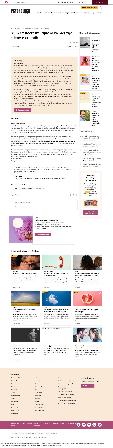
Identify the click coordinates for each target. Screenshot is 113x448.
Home (12, 28)
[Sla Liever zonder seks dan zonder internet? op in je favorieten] (38, 293)
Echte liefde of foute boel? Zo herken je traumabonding (91, 145)
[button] (100, 2)
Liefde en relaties (27, 188)
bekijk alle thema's (41, 188)
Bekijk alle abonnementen (90, 212)
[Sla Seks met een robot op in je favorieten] (38, 329)
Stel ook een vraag (22, 110)
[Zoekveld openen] (101, 7)
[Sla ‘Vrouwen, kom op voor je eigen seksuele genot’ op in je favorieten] (99, 293)
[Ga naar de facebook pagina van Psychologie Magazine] (78, 425)
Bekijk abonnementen (89, 7)
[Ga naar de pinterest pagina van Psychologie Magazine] (100, 425)
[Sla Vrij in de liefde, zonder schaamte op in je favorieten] (38, 256)
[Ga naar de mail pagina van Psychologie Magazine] (84, 425)
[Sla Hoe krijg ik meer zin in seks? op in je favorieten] (68, 329)
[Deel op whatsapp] (77, 42)
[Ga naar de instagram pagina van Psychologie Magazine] (94, 425)
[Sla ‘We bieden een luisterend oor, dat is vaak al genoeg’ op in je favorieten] (68, 256)
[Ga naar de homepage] (20, 11)
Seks (16, 188)
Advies (18, 28)
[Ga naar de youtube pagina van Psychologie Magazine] (89, 425)
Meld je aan (87, 386)
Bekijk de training (43, 235)
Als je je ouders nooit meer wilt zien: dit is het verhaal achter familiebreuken (90, 138)
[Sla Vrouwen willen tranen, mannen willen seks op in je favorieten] (99, 329)
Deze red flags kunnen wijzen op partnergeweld (91, 159)
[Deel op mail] (74, 42)
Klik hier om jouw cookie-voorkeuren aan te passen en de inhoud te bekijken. (81, 443)
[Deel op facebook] (71, 42)
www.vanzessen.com (21, 169)
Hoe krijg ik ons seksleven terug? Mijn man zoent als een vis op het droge (91, 152)
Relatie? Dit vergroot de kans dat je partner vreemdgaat (91, 165)
